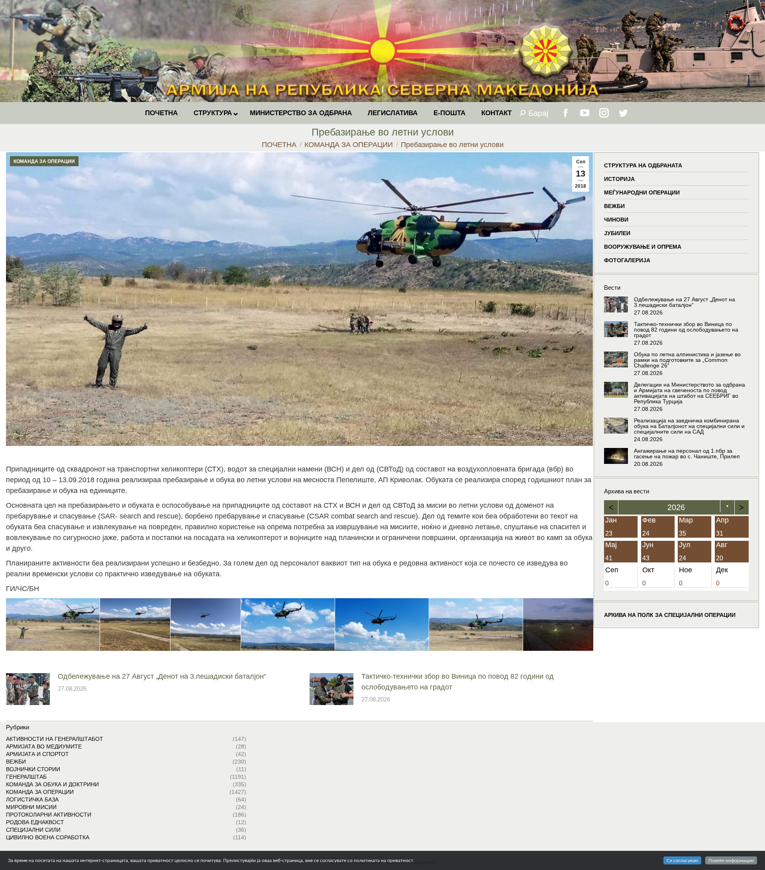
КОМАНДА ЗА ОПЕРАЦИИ (44, 161)
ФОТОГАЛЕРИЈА (627, 260)
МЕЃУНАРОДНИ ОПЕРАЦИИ (642, 192)
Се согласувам (682, 860)
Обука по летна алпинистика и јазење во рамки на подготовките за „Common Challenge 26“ (687, 360)
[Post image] (28, 689)
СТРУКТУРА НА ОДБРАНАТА (643, 165)
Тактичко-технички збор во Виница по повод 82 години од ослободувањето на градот (457, 681)
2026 (676, 507)
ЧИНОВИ (616, 219)
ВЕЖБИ (614, 206)
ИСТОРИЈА (619, 179)
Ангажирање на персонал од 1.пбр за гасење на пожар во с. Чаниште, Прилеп (687, 453)
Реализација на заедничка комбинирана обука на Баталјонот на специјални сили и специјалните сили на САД (689, 426)
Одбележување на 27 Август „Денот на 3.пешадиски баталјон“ (162, 676)
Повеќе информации (731, 860)
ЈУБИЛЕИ (617, 233)
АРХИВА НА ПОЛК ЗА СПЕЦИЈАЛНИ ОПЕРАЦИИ (670, 615)
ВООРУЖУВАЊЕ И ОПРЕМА (642, 246)
